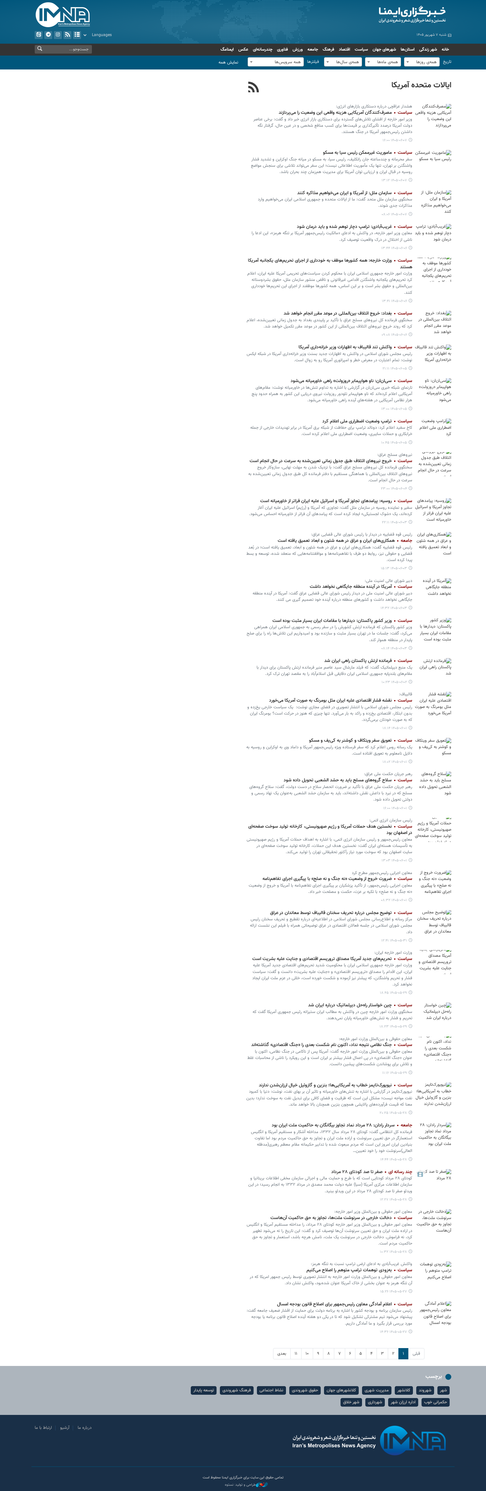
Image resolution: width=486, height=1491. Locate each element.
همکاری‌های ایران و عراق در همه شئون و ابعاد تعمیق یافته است (345, 541)
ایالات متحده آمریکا (421, 85)
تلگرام (48, 35)
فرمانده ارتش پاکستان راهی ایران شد (368, 661)
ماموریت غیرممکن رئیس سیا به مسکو (367, 152)
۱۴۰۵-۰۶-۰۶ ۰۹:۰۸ (394, 335)
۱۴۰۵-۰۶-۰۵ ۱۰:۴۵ (394, 443)
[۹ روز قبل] (433, 962)
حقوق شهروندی (305, 1390)
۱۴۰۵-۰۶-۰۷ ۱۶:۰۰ (395, 140)
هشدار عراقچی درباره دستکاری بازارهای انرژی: (374, 106)
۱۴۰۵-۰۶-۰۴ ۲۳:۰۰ (394, 489)
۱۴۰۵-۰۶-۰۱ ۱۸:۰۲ (395, 762)
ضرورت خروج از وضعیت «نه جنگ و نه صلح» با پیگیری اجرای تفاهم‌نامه (337, 879)
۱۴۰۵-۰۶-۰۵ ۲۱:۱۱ (395, 369)
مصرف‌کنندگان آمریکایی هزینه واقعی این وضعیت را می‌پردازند (345, 112)
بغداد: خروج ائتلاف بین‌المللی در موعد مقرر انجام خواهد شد (348, 313)
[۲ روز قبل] (433, 356)
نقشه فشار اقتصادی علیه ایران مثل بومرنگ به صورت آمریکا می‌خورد (340, 700)
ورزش (298, 49)
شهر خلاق (351, 1402)
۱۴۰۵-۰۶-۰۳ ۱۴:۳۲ (394, 608)
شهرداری (375, 1402)
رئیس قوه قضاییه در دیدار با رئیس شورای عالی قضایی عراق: (361, 534)
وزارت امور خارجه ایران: (393, 952)
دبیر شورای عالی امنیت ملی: (388, 581)
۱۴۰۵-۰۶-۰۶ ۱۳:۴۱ (394, 301)
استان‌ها (408, 49)
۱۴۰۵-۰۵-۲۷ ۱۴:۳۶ (393, 1332)
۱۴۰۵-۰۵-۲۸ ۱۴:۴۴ (393, 1159)
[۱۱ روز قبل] (433, 1273)
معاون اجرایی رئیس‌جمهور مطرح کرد (382, 873)
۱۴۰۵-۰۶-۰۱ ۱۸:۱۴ (395, 728)
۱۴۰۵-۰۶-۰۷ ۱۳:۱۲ (394, 180)
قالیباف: (405, 694)
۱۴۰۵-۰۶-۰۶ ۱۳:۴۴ (394, 248)
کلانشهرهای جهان (341, 1390)
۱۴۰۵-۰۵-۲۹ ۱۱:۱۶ (394, 1073)
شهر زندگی (428, 49)
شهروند (425, 1390)
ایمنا (384, 15)
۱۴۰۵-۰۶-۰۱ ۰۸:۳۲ (394, 900)
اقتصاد (344, 49)
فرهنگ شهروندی (237, 1390)
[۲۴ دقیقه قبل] (433, 116)
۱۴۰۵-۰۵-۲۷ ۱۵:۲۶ (393, 1291)
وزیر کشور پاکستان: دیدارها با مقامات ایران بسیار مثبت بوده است (342, 621)
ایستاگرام (58, 35)
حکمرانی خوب (435, 1402)
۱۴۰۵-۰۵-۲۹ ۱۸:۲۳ (393, 1027)
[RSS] (253, 88)
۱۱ (296, 1353)
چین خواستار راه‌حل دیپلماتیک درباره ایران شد (360, 1005)
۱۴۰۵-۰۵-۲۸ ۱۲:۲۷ (393, 1200)
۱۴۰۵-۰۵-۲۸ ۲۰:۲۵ (393, 1113)
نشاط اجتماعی (271, 1390)
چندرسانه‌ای (262, 49)
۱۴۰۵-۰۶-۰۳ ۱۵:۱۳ (394, 568)
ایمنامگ (227, 49)
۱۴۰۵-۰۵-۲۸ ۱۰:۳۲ (393, 1252)
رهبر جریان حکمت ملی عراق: (388, 774)
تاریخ (447, 62)
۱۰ (307, 1353)
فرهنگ (328, 49)
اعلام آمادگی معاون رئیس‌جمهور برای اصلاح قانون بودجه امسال (344, 1304)
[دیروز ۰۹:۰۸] (433, 323)
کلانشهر (403, 1390)
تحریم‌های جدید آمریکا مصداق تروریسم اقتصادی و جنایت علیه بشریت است (332, 959)
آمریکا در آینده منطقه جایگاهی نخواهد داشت (361, 587)
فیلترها (313, 62)
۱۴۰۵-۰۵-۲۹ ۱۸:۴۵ (393, 993)
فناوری (282, 49)
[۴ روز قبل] (433, 510)
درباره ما (85, 1428)
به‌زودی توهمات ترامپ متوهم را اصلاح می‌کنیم (359, 1270)
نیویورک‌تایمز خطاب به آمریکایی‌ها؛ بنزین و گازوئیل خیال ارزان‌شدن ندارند (335, 1085)
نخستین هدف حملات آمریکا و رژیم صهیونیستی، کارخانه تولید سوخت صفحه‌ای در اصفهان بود (330, 830)
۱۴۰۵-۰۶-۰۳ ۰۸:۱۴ (394, 648)
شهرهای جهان (384, 49)
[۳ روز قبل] (433, 464)
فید (67, 35)
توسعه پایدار (203, 1390)
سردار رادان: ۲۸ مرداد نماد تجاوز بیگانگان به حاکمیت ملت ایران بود (342, 1125)
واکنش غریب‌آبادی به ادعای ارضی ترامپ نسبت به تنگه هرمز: (361, 1264)
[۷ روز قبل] (433, 922)
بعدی (281, 1353)
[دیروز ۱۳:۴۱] (433, 270)
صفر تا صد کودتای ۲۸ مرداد (371, 1172)
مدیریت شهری (377, 1390)
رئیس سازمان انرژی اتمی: (390, 820)
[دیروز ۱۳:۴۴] (433, 236)
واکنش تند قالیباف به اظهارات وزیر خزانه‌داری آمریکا (355, 347)
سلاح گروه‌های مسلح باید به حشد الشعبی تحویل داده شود (348, 780)
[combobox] (422, 61)
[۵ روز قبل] (433, 670)
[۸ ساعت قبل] (433, 202)
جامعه (312, 49)
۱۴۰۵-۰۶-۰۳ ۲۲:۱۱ (394, 522)
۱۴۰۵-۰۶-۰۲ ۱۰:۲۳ (394, 682)
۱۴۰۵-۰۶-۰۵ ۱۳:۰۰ (394, 409)
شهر (443, 1390)
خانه (445, 49)
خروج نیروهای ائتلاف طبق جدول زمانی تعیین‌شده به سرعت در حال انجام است (331, 461)
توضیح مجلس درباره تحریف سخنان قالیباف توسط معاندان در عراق (341, 913)
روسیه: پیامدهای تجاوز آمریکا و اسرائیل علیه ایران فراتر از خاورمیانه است (336, 501)
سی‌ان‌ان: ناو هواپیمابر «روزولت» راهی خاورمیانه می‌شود (351, 381)
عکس (243, 49)
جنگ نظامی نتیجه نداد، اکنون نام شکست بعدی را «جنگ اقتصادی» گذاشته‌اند (331, 1045)
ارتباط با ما (43, 1428)
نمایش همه (228, 62)
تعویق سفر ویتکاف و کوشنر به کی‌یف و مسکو (360, 740)
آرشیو (77, 35)
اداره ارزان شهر (403, 1402)
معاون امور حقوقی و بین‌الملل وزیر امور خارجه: (373, 1211)
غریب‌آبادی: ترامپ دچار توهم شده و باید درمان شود (354, 227)
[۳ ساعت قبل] (433, 162)
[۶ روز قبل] (433, 704)
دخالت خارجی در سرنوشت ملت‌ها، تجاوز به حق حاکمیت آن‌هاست (341, 1218)
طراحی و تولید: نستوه (240, 1485)
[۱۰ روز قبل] (433, 1094)
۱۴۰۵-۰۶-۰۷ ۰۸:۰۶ (394, 214)
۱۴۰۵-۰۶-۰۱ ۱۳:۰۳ (394, 860)
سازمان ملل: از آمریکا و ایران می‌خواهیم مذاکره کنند (354, 193)
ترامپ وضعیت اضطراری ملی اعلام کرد (367, 421)
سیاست (361, 49)
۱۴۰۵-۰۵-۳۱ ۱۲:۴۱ (394, 940)
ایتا (39, 35)
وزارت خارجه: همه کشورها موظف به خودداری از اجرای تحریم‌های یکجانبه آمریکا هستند (330, 264)
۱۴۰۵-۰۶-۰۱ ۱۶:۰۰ (395, 808)
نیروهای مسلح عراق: (394, 455)
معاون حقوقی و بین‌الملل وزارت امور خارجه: (375, 1039)
